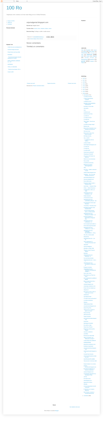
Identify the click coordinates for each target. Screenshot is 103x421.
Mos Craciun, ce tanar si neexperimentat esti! (89, 393)
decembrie (86, 95)
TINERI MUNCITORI (88, 304)
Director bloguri (33, 38)
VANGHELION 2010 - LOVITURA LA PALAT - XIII (90, 200)
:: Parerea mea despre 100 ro (14, 69)
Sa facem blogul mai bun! (13, 49)
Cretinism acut (87, 112)
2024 (84, 78)
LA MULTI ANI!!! (87, 142)
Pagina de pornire (51, 83)
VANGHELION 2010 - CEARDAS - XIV (88, 193)
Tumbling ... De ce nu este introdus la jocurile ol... (89, 175)
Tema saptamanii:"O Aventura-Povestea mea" (90, 242)
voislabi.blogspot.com (88, 284)
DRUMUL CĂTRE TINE (89, 248)
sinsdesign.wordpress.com (89, 286)
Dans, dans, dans (87, 273)
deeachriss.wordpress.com (89, 344)
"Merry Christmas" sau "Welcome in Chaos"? (89, 338)
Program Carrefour (88, 267)
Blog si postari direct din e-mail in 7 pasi (89, 282)
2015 (84, 82)
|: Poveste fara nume (88, 197)
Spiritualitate (92, 52)
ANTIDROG (10, 64)
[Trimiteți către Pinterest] (53, 37)
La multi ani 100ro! (88, 96)
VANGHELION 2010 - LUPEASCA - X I (88, 221)
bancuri (89, 54)
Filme (84, 51)
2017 (84, 80)
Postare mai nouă (31, 83)
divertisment (84, 59)
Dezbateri (10, 24)
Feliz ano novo (87, 131)
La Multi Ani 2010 (87, 101)
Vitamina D (86, 289)
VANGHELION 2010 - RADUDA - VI (88, 256)
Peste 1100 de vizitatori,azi (89, 288)
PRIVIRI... (86, 384)
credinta (94, 56)
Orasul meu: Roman (88, 327)
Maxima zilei (86, 126)
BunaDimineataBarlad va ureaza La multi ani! (89, 369)
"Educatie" (86, 244)
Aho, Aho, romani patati (89, 234)
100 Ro (14, 7)
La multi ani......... (87, 115)
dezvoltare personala (89, 57)
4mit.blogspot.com (88, 380)
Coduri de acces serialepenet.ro (15, 47)
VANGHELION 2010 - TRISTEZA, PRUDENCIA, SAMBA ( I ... (90, 270)
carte (82, 56)
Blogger (57, 410)
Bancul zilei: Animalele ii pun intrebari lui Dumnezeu (90, 129)
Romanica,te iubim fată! (89, 335)
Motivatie (86, 253)
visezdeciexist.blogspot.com (90, 306)
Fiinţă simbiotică (87, 195)
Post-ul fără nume (87, 181)
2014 (84, 84)
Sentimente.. (86, 294)
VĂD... (85, 167)
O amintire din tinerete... (89, 162)
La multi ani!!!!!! (87, 150)
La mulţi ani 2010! (87, 117)
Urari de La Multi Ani (88, 331)
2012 (84, 87)
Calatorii (95, 50)
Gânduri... (86, 302)
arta (82, 54)
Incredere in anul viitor (88, 106)
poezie (92, 61)
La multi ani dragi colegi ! (89, 124)
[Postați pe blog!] (48, 37)
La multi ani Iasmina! (88, 300)
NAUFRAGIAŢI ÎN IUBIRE (89, 359)
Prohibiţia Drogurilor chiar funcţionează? (89, 208)
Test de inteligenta (88, 246)
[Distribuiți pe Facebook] (52, 37)
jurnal (83, 61)
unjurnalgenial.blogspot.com (90, 144)
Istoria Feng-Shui (87, 307)
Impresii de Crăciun (88, 382)
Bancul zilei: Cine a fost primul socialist (89, 133)
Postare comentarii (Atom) (38, 85)
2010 (84, 91)
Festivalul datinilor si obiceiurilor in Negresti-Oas (89, 218)
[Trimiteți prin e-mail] (47, 37)
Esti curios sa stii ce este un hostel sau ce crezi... (90, 292)
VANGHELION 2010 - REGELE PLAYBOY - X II (90, 214)
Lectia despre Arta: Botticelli (90, 340)
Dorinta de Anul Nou (88, 113)
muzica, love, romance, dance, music (43, 28)
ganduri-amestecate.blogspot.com (90, 366)
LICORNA (86, 333)
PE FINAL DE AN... (88, 136)
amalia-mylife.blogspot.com (90, 172)
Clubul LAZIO (11, 71)
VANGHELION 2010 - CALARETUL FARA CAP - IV (90, 264)
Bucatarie (88, 50)
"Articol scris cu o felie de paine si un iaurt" (89, 310)
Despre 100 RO (11, 20)
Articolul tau (86, 236)
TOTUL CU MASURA (12, 66)
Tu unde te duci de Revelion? (90, 298)
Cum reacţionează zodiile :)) (90, 223)
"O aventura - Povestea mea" (90, 205)
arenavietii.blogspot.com (89, 177)
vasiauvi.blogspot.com (88, 371)
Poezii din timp (87, 312)
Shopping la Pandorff (88, 154)
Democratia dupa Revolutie (90, 225)
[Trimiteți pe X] (50, 37)
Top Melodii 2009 (87, 296)
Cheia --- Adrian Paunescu (89, 188)
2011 (84, 89)
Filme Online (91, 51)
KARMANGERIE (87, 342)
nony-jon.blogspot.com (89, 179)
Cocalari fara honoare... (89, 354)
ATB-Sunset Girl (87, 314)
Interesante (84, 52)
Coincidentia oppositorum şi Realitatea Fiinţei (90, 374)
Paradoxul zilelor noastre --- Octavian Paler (90, 184)
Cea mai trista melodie (89, 258)
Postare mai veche (72, 83)
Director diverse (40, 38)
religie (82, 62)
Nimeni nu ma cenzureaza (89, 159)
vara (85, 110)
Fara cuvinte (86, 160)
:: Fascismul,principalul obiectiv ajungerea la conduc (14, 58)
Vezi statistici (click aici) (75, 407)
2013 (84, 85)
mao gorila (86, 108)
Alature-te (10, 22)
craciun (88, 56)
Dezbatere (10, 54)
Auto (82, 50)
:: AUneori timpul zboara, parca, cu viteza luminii (89, 211)
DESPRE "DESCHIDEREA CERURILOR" (89, 104)
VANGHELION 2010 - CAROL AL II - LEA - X (89, 228)
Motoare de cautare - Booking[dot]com (88, 165)
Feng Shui (86, 321)
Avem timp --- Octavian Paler (90, 186)
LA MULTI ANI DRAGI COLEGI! (88, 99)
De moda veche (87, 378)
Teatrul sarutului (87, 316)
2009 (84, 93)
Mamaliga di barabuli (88, 323)
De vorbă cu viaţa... (88, 325)
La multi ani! (86, 119)
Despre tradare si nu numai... (90, 364)
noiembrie (86, 395)
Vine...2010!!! (86, 138)
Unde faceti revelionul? (89, 152)
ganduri (92, 59)
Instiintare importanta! (88, 346)
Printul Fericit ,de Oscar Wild (14, 52)
